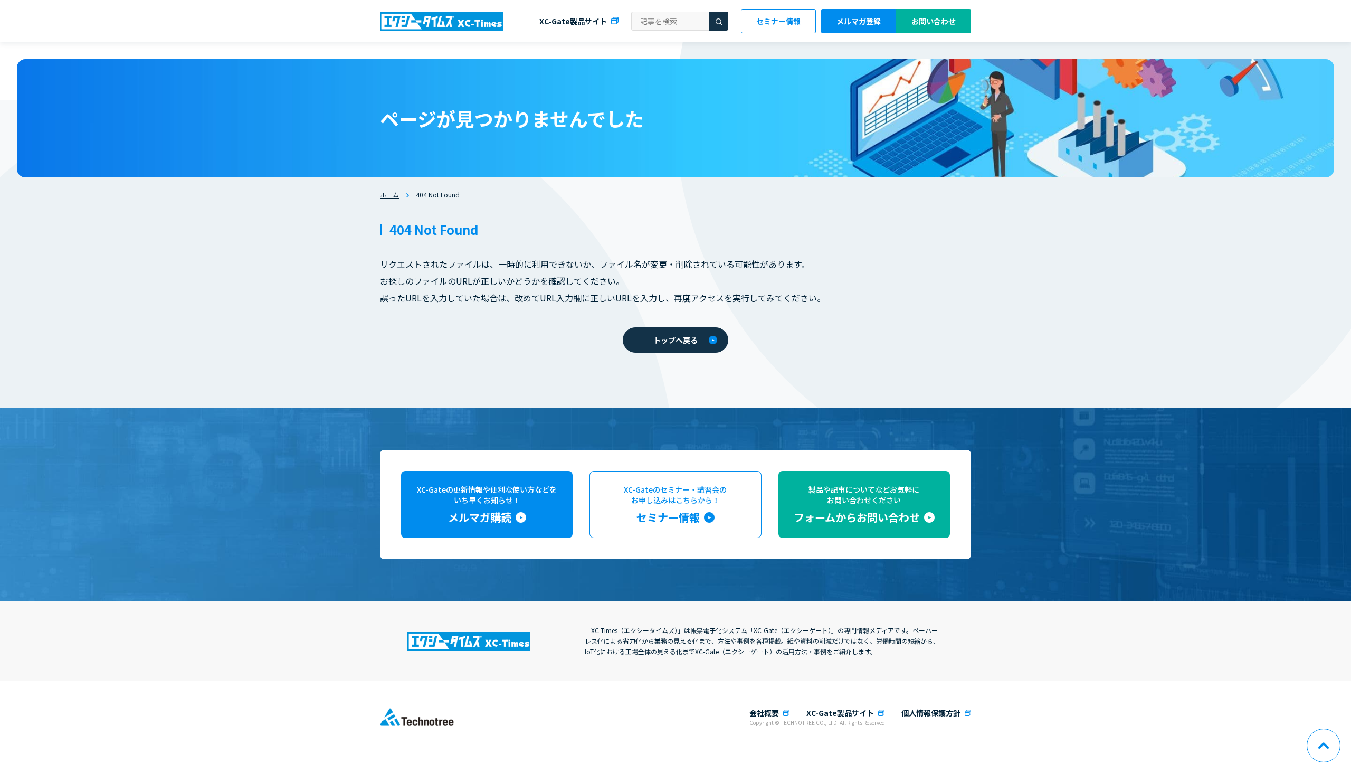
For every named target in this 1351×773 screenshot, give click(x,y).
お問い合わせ (933, 21)
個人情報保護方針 (930, 713)
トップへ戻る (675, 340)
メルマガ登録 (858, 21)
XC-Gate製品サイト (573, 21)
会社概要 (764, 713)
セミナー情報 (778, 21)
